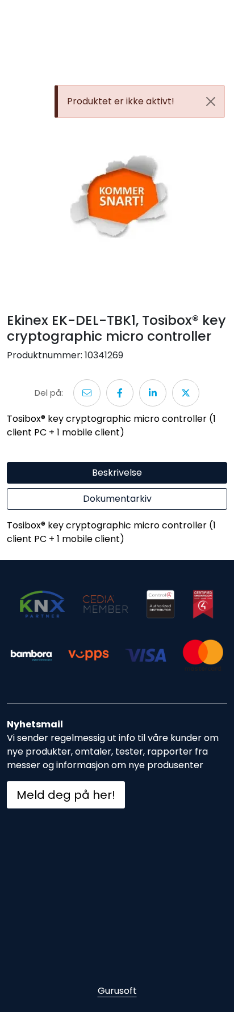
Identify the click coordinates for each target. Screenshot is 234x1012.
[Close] (210, 101)
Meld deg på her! (65, 795)
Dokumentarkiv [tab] (117, 498)
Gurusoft (117, 990)
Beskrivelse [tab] (117, 472)
